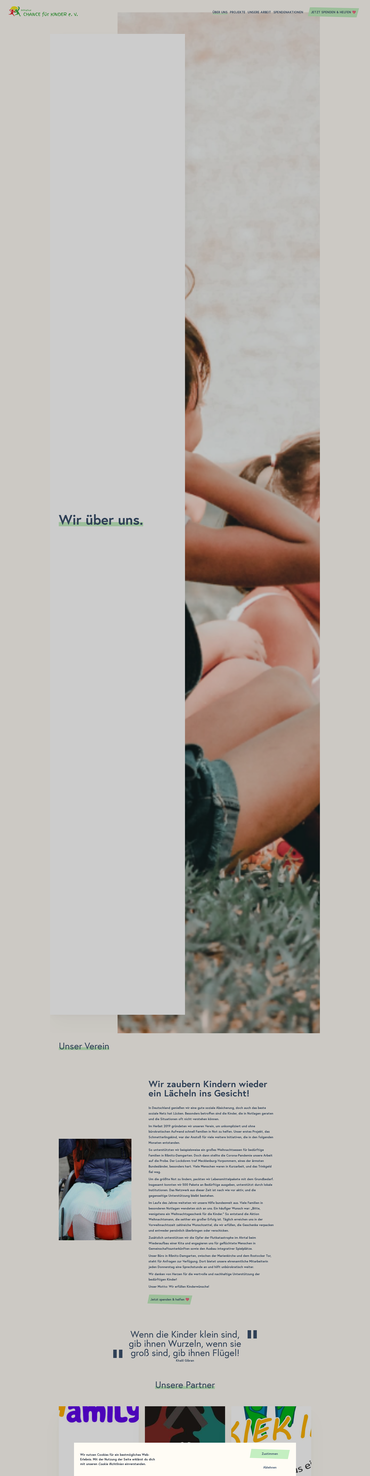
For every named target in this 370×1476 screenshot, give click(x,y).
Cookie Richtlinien (111, 1464)
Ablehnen (270, 1467)
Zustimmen (270, 1453)
